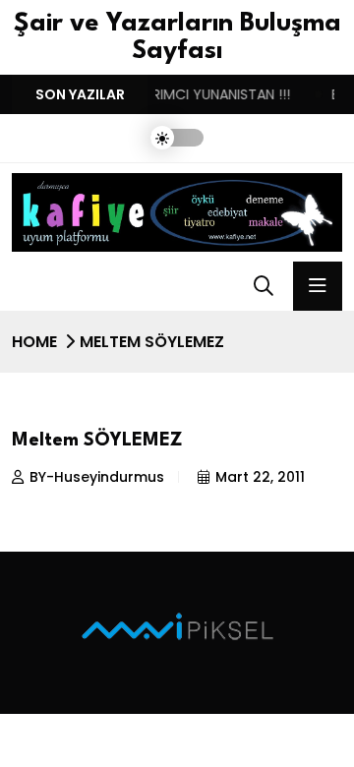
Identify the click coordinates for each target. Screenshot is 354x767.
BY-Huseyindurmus (97, 477)
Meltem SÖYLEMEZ (97, 440)
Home (34, 341)
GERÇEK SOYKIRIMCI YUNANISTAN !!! (170, 94)
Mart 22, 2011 (260, 477)
